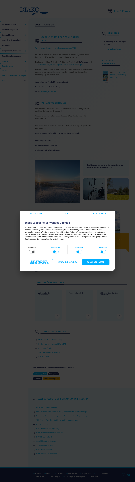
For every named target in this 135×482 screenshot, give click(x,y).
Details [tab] (67, 213)
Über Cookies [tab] (99, 213)
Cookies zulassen (96, 262)
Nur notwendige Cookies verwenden (39, 262)
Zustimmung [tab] (36, 213)
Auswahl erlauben (67, 262)
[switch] (56, 251)
